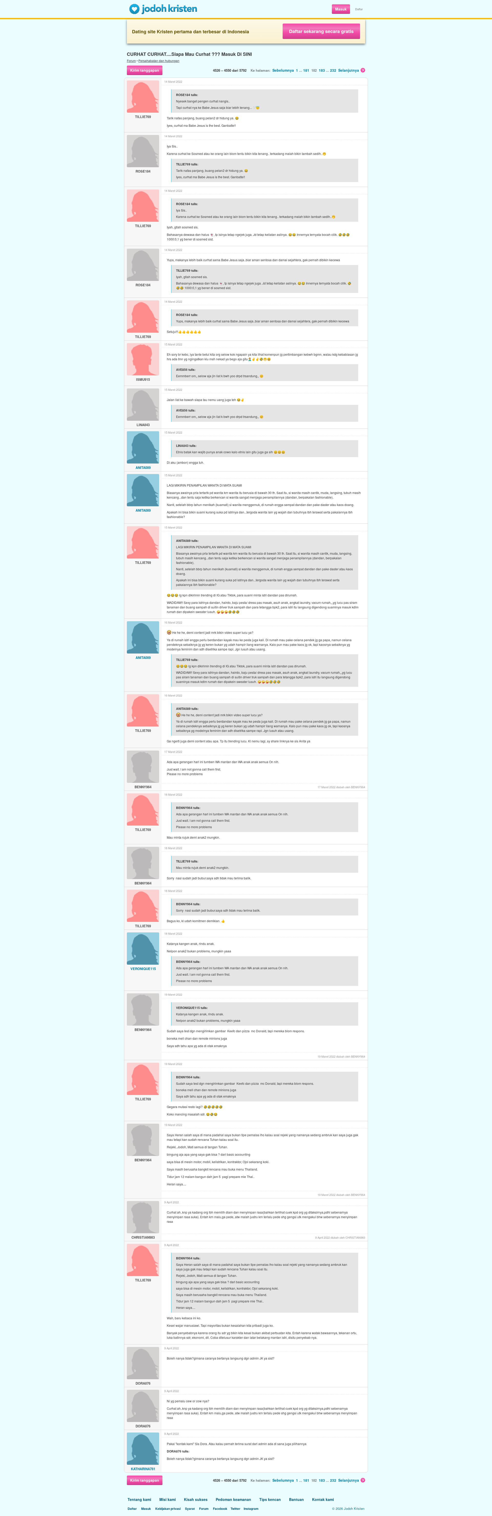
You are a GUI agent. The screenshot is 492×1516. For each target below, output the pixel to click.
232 (333, 70)
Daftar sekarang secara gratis (321, 31)
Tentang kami (139, 1499)
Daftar (359, 9)
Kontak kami (323, 1499)
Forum (131, 60)
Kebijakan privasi (168, 1508)
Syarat (190, 1508)
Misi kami (167, 1499)
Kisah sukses (196, 1499)
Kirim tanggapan (144, 70)
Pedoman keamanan (233, 1499)
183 (322, 70)
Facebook (220, 1508)
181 (306, 70)
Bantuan (296, 1499)
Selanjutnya (348, 70)
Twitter (235, 1508)
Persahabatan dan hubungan (158, 60)
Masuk (341, 9)
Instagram (251, 1508)
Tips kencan (270, 1499)
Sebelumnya (283, 70)
